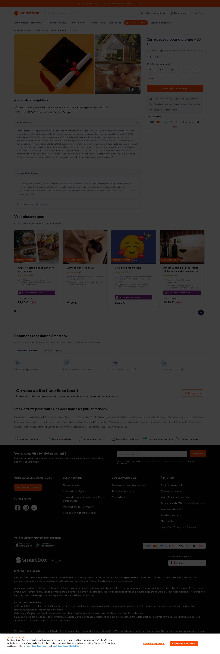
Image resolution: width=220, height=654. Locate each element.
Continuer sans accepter (16, 637)
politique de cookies (37, 646)
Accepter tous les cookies (183, 643)
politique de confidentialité (66, 646)
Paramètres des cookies (153, 643)
